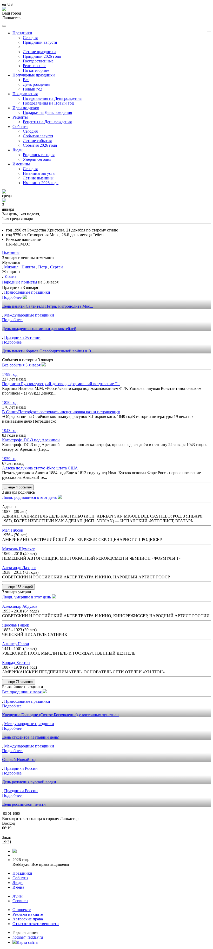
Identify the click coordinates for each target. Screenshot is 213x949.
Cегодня (30, 37)
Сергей (56, 267)
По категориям (36, 70)
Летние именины (38, 178)
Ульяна (10, 276)
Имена (18, 887)
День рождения (36, 84)
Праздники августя (40, 42)
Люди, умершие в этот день (27, 597)
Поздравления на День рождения (52, 98)
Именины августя (39, 173)
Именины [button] (21, 164)
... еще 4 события (18, 487)
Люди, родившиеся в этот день (30, 497)
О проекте (21, 909)
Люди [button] (17, 150)
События (20, 878)
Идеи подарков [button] (25, 108)
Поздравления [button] (25, 94)
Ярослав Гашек (15, 625)
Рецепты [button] (20, 117)
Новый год (32, 89)
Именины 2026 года (40, 182)
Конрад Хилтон (16, 662)
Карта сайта (27, 942)
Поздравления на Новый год (48, 103)
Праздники (22, 873)
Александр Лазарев (19, 567)
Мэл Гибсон (12, 530)
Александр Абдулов (19, 606)
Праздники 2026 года (42, 56)
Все (26, 80)
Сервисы (20, 901)
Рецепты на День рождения (47, 122)
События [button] (20, 126)
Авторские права (27, 919)
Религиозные (34, 65)
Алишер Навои (15, 644)
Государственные (38, 61)
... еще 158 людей (18, 587)
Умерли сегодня (37, 159)
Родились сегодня (39, 154)
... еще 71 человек (18, 682)
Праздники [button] (22, 33)
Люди (17, 882)
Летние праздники (39, 51)
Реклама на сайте (27, 914)
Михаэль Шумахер (18, 549)
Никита (28, 267)
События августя (38, 136)
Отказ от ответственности (35, 923)
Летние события (37, 140)
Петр (42, 267)
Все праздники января (22, 692)
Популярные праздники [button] (33, 75)
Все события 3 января (22, 365)
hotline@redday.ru (27, 937)
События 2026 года (40, 145)
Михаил (11, 267)
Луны (17, 896)
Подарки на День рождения (47, 112)
